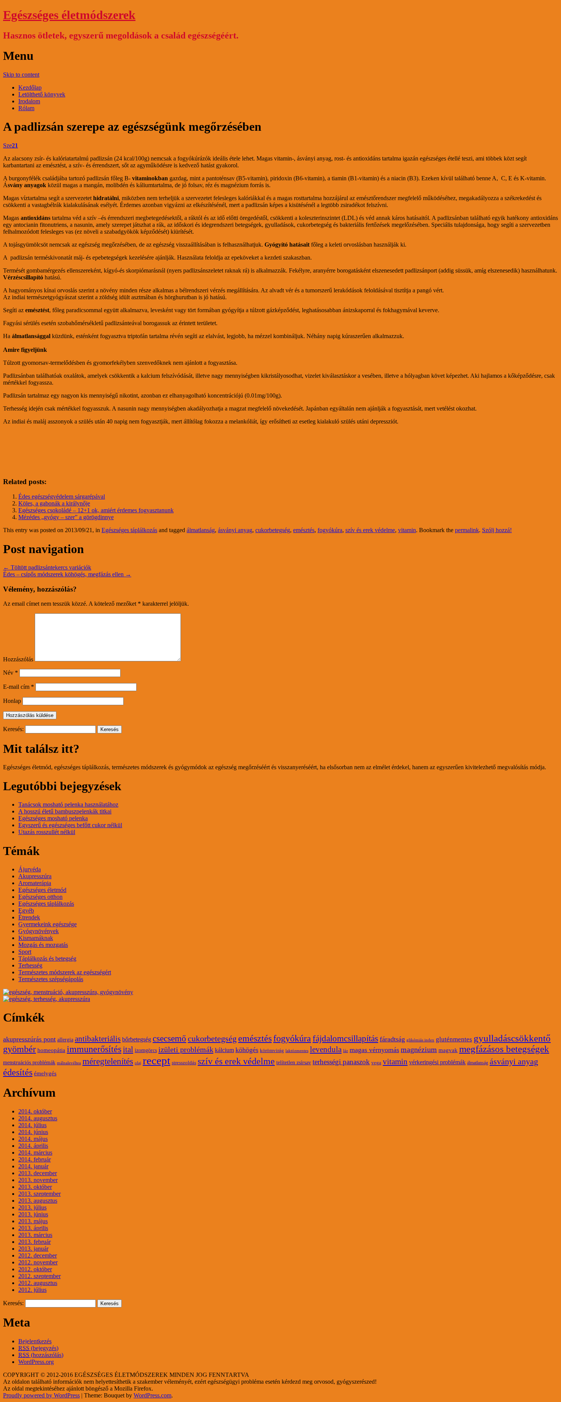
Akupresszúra (35, 876)
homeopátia (51, 1050)
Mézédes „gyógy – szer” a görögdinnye (66, 517)
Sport (24, 951)
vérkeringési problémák (437, 1062)
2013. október (35, 1187)
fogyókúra (330, 530)
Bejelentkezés (35, 1341)
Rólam (26, 108)
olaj (138, 1063)
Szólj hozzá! (497, 530)
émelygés (45, 1073)
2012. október (35, 1269)
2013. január (33, 1248)
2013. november (38, 1180)
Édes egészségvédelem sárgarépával (61, 496)
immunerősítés (94, 1049)
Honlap (12, 701)
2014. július (32, 1125)
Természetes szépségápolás (50, 979)
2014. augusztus (37, 1118)
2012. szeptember (39, 1276)
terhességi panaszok (341, 1062)
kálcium (224, 1050)
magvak (448, 1050)
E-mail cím (18, 686)
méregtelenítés (107, 1061)
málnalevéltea (69, 1063)
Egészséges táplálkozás (129, 530)
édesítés (17, 1072)
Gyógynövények (38, 931)
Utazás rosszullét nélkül (46, 832)
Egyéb (26, 910)
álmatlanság (201, 530)
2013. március (35, 1235)
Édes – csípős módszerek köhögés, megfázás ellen (67, 574)
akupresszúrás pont (29, 1039)
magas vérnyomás (374, 1050)
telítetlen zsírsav (293, 1062)
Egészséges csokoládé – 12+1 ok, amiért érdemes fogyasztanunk (96, 510)
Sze (10, 145)
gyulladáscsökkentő (512, 1038)
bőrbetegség (136, 1039)
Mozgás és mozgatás (43, 945)
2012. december (37, 1255)
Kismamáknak (35, 938)
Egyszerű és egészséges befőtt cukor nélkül (70, 825)
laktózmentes (296, 1051)
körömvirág (272, 1050)
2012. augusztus (37, 1283)
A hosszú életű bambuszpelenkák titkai (64, 811)
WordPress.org (36, 1362)
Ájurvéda (29, 869)
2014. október (35, 1111)
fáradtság (392, 1039)
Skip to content (21, 74)
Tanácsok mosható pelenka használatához (68, 804)
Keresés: (13, 729)
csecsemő (169, 1038)
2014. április (33, 1145)
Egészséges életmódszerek (69, 15)
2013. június (33, 1214)
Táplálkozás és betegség (47, 958)
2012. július (32, 1290)
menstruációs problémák (29, 1062)
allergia (65, 1040)
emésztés (303, 530)
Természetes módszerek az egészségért (64, 972)
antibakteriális (98, 1038)
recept (156, 1060)
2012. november (38, 1262)
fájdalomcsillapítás (345, 1038)
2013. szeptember (39, 1193)
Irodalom (29, 101)
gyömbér (19, 1049)
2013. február (34, 1241)
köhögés (246, 1050)
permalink (467, 530)
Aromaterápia (34, 883)
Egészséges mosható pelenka (53, 818)
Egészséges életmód (42, 890)
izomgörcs (146, 1050)
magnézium (419, 1050)
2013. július (32, 1207)
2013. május (33, 1221)
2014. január (33, 1166)
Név (10, 672)
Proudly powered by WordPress (41, 1395)
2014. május (33, 1139)
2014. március (35, 1152)
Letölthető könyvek (41, 94)
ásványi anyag (235, 530)
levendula (326, 1049)
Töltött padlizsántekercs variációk (47, 567)
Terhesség (30, 965)
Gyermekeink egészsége (47, 924)
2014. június (33, 1132)
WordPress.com (152, 1395)
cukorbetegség (272, 530)
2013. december (37, 1173)
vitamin (407, 530)
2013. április (33, 1228)
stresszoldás (184, 1062)
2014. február (34, 1159)
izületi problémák (185, 1049)
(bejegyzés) (38, 1348)
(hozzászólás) (40, 1355)
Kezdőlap (30, 87)
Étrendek (29, 917)
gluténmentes (454, 1039)
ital (128, 1049)
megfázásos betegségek (504, 1049)
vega (376, 1062)
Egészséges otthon (40, 896)
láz (345, 1051)
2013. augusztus (37, 1200)
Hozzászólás (18, 659)
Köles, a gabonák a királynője (54, 503)
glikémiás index (420, 1040)
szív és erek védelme (370, 530)
